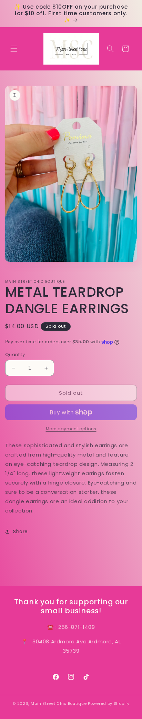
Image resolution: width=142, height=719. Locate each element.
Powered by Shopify (109, 703)
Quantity (15, 354)
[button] (13, 48)
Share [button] (20, 531)
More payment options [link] (71, 429)
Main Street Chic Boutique (59, 703)
